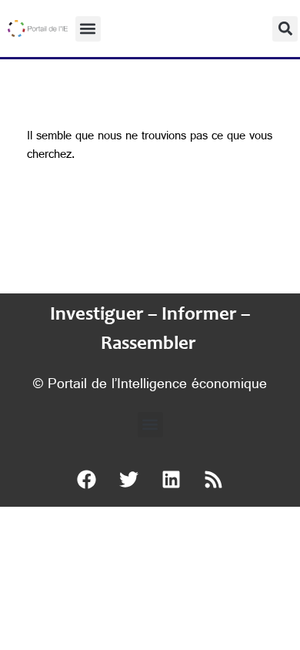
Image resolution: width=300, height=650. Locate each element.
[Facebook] (87, 480)
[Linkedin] (171, 480)
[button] (88, 29)
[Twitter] (129, 480)
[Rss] (214, 480)
